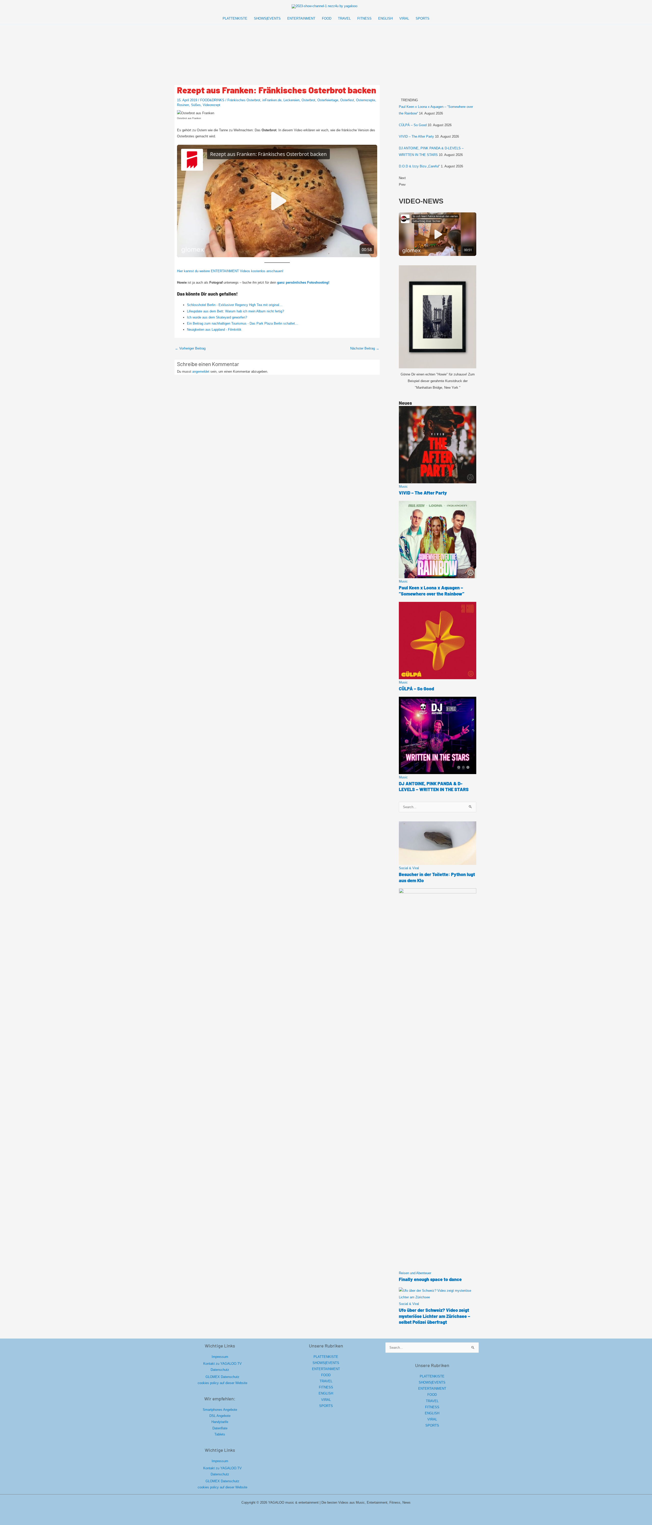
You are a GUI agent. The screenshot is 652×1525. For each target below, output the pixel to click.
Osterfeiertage (327, 100)
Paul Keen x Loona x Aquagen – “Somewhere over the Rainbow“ (431, 590)
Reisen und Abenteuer (415, 1273)
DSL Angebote (219, 1416)
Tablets (219, 1434)
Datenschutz (220, 1370)
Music (403, 486)
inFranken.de (271, 100)
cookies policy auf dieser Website (222, 1383)
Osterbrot (308, 100)
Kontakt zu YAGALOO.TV (222, 1364)
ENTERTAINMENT (326, 1369)
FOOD (326, 1375)
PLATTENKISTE (326, 1357)
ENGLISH (326, 1393)
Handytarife (219, 1422)
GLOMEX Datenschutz (222, 1377)
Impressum (220, 1357)
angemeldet (200, 371)
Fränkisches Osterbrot (243, 100)
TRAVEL (326, 1381)
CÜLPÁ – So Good (413, 125)
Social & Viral (409, 868)
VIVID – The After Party (416, 136)
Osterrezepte (365, 100)
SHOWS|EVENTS (326, 1363)
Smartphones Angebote (220, 1410)
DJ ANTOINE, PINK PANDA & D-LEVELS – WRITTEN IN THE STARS (434, 786)
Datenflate (219, 1428)
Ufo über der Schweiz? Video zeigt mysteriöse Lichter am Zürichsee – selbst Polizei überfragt (434, 1316)
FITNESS (326, 1387)
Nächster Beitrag (364, 348)
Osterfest (347, 100)
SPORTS (326, 1406)
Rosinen (183, 105)
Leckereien (291, 100)
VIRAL (326, 1400)
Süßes (196, 105)
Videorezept (211, 105)
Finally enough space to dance (430, 1279)
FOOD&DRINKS (212, 100)
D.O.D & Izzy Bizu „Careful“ (419, 166)
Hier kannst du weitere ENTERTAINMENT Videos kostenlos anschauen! (230, 271)
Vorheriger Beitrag (190, 348)
